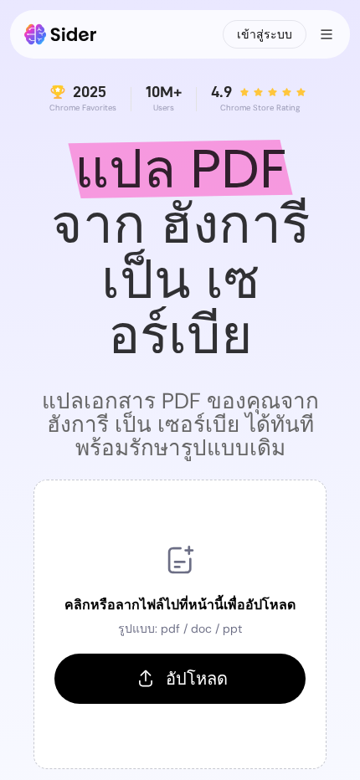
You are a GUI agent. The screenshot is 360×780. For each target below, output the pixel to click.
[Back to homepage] (60, 34)
